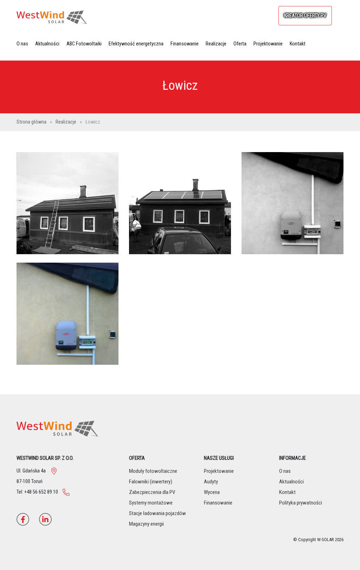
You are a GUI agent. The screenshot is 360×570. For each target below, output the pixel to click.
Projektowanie (268, 44)
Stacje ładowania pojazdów (157, 513)
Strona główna (32, 122)
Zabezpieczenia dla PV (152, 492)
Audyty (211, 481)
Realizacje (216, 44)
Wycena (212, 492)
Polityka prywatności (300, 503)
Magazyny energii (146, 524)
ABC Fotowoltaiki (84, 44)
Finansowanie (185, 44)
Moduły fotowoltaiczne (153, 471)
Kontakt (298, 44)
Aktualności (47, 44)
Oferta (239, 44)
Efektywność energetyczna (136, 44)
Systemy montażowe (151, 503)
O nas (22, 44)
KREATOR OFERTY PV (305, 16)
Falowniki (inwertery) (150, 481)
